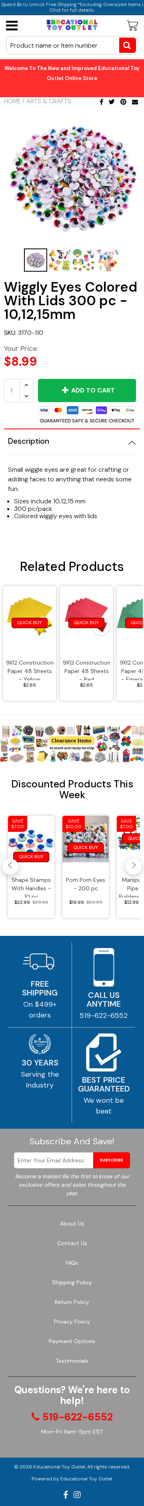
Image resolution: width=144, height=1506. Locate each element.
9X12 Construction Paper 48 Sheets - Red (86, 669)
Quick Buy (29, 622)
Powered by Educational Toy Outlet (72, 1479)
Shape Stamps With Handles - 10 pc (31, 886)
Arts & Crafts (48, 101)
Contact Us (72, 1243)
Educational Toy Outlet (59, 1467)
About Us (72, 1223)
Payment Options (72, 1341)
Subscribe (111, 1160)
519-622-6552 (104, 1015)
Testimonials (72, 1360)
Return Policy (72, 1302)
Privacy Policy (72, 1321)
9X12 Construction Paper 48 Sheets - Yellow (30, 669)
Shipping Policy (72, 1282)
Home (12, 101)
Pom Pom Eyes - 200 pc (85, 884)
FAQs (72, 1262)
